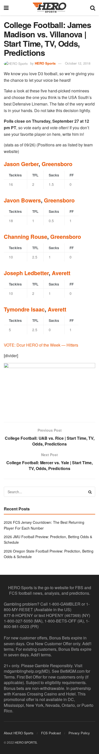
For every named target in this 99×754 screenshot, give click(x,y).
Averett (61, 273)
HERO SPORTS (26, 742)
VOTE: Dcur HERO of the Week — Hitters (41, 345)
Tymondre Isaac (24, 309)
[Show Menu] (6, 7)
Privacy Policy (79, 733)
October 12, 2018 (77, 63)
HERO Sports (45, 63)
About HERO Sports (19, 733)
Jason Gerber (21, 164)
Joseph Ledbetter (26, 273)
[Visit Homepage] (49, 8)
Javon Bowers (22, 200)
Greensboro (57, 164)
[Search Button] (92, 7)
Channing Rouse (25, 237)
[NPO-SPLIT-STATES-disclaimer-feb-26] (49, 388)
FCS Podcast (51, 733)
